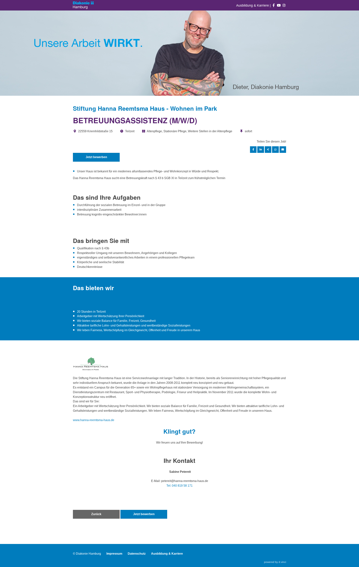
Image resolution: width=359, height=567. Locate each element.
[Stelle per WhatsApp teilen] (275, 149)
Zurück (96, 514)
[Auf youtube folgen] (279, 5)
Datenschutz (137, 553)
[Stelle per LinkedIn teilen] (260, 149)
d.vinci (282, 561)
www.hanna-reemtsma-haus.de (93, 420)
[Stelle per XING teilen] (268, 149)
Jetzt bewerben (96, 157)
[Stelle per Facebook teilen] (253, 149)
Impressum (114, 553)
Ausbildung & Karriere (253, 5)
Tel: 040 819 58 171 (179, 485)
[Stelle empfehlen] (283, 149)
